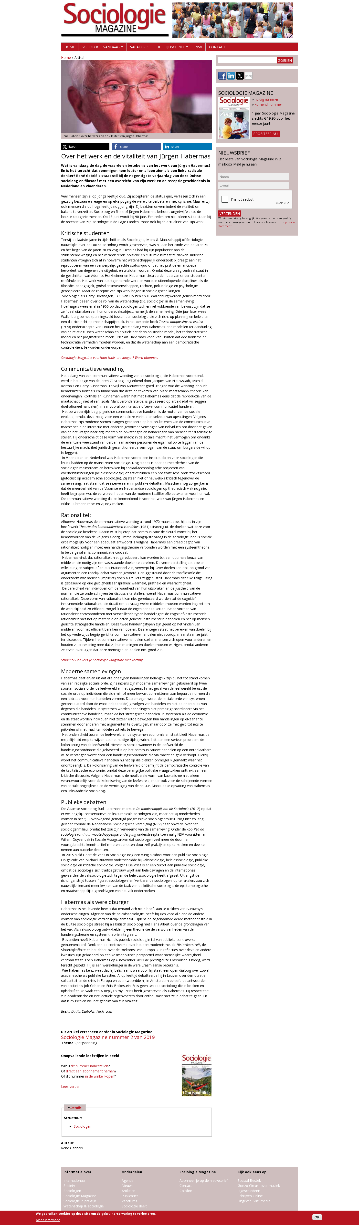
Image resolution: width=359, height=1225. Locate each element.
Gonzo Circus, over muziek (259, 1185)
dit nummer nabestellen (89, 1066)
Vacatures (139, 47)
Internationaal (74, 1180)
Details (76, 1107)
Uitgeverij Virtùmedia (254, 1201)
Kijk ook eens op (252, 1172)
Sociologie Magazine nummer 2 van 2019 (108, 1037)
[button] (85, 146)
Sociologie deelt (134, 1206)
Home (69, 47)
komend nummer (268, 104)
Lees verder (70, 1086)
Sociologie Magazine (79, 1196)
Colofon (186, 1190)
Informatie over (77, 1172)
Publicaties (130, 1196)
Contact (217, 47)
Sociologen (82, 1126)
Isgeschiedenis (249, 1190)
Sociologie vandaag (99, 48)
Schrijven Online (250, 1196)
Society (69, 1185)
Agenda (128, 1180)
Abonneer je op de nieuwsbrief (204, 1180)
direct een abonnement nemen (90, 1071)
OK (317, 1217)
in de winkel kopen (99, 1076)
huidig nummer (266, 99)
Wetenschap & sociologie (83, 1206)
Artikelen (128, 1190)
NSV (198, 47)
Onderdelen (132, 1172)
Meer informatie (48, 1220)
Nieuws (127, 1185)
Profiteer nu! (265, 133)
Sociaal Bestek (249, 1180)
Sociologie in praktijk (79, 1201)
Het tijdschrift (169, 48)
